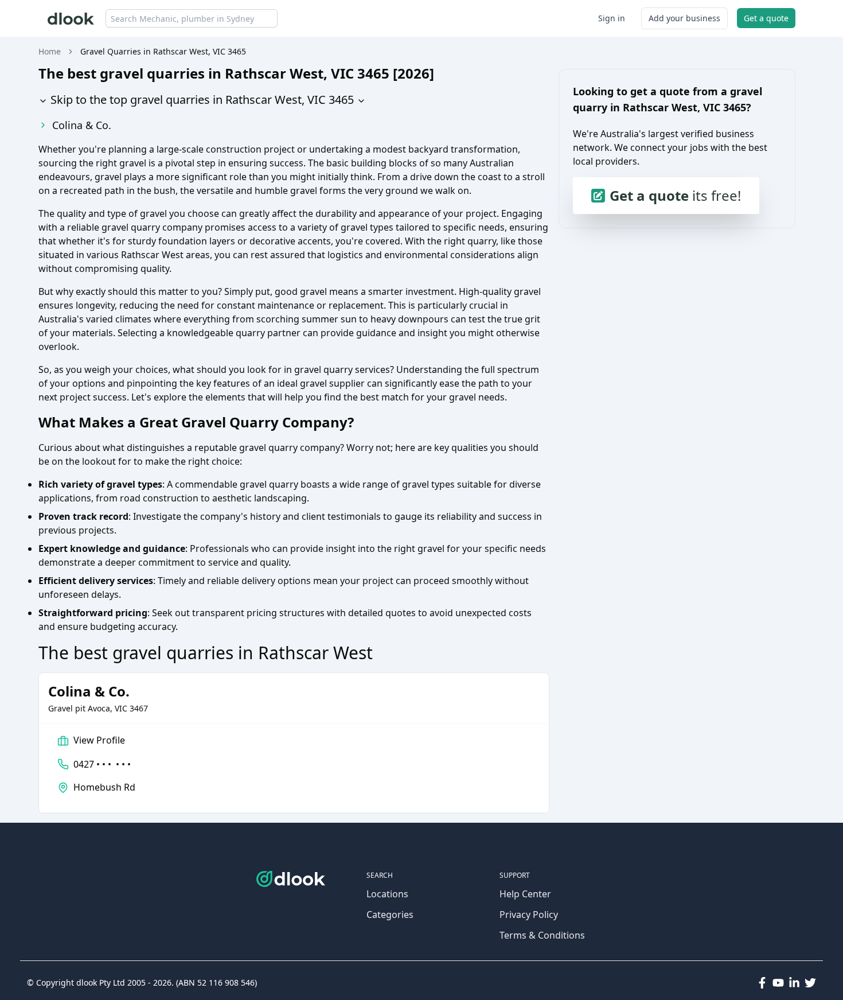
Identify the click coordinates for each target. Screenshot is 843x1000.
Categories (389, 914)
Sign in (611, 18)
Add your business (684, 18)
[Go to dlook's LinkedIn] (794, 983)
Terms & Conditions (542, 935)
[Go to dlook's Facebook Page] (762, 983)
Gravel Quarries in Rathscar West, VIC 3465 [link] (163, 51)
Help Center (525, 894)
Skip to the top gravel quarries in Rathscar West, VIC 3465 (201, 99)
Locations (387, 894)
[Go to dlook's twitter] (810, 983)
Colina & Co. (81, 125)
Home (49, 51)
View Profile (99, 740)
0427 (102, 764)
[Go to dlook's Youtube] (778, 983)
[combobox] (192, 18)
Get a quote (766, 18)
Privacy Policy (528, 914)
